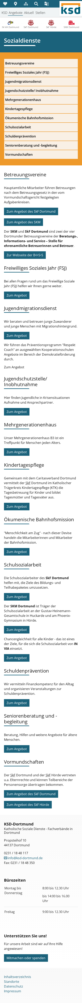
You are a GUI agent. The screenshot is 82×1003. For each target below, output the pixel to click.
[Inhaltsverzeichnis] (26, 3)
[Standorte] (15, 3)
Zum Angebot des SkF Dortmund (31, 211)
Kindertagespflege (19, 109)
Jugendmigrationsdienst (23, 81)
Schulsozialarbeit (18, 127)
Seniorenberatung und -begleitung (31, 145)
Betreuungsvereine (19, 63)
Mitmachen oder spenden (26, 958)
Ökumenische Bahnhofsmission (29, 118)
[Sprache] (46, 3)
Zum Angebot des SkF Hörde (28, 804)
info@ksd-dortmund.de (25, 858)
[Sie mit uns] (5, 3)
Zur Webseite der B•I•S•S (25, 255)
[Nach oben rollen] (73, 994)
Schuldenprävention (20, 136)
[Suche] (36, 3)
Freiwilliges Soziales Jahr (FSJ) (27, 72)
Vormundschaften (19, 154)
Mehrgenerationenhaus (23, 100)
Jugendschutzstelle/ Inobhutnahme (31, 90)
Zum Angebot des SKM (23, 222)
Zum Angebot (17, 295)
